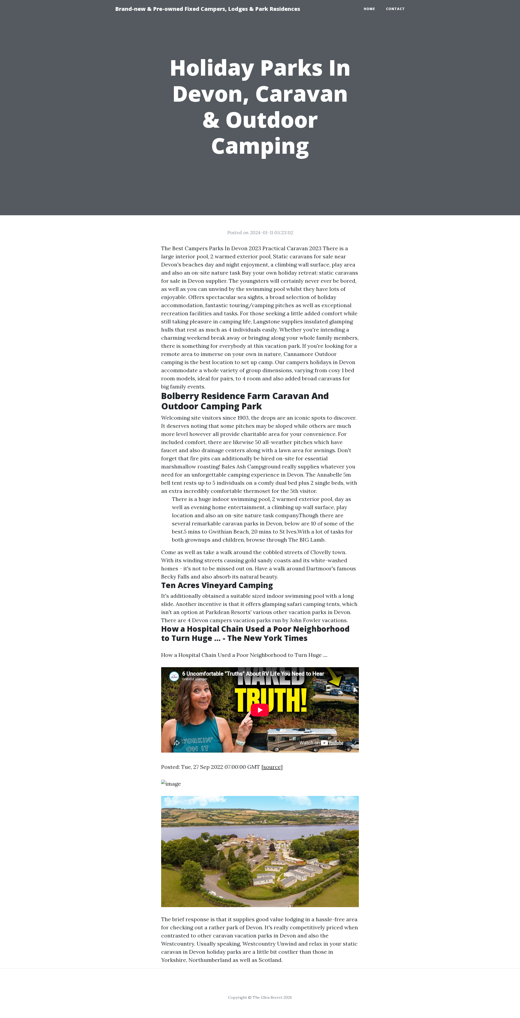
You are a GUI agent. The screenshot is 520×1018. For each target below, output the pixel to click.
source (272, 766)
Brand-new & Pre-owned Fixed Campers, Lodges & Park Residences (207, 8)
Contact (395, 9)
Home (369, 9)
